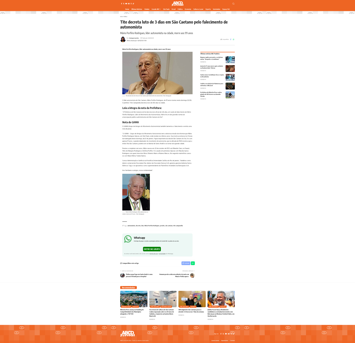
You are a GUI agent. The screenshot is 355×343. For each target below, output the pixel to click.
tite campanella (178, 225)
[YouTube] (126, 3)
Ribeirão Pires (126, 306)
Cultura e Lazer (166, 306)
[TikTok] (133, 3)
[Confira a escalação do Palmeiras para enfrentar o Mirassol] (230, 86)
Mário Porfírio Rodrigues (151, 225)
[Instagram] (131, 3)
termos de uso (154, 253)
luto (142, 225)
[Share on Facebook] (230, 39)
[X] (123, 3)
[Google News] (128, 3)
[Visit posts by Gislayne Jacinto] (123, 39)
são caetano (169, 225)
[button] (233, 3)
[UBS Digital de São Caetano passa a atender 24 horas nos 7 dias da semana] (192, 299)
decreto (138, 225)
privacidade (162, 253)
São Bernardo (213, 306)
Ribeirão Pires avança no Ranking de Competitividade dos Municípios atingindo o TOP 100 (132, 312)
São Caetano (155, 306)
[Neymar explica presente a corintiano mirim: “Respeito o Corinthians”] (230, 59)
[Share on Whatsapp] (233, 39)
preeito (162, 225)
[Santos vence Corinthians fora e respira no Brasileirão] (230, 77)
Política (125, 16)
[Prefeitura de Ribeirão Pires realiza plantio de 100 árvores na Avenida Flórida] (230, 94)
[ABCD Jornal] (177, 3)
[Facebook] (121, 3)
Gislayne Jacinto (134, 38)
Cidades (193, 306)
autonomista (131, 225)
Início (121, 16)
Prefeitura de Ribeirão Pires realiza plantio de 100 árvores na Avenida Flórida (211, 94)
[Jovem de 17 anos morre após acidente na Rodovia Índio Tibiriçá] (230, 68)
